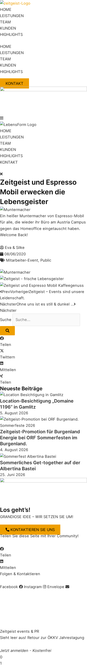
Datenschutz (46, 593)
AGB (27, 593)
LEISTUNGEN (12, 15)
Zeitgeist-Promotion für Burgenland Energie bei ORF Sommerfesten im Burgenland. (40, 437)
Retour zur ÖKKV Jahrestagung (55, 637)
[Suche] (7, 330)
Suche (5, 319)
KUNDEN (8, 28)
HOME (5, 9)
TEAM (5, 22)
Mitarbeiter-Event (22, 260)
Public (45, 260)
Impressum (10, 593)
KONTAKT (9, 162)
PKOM (11, 618)
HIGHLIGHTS (11, 34)
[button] (43, 118)
